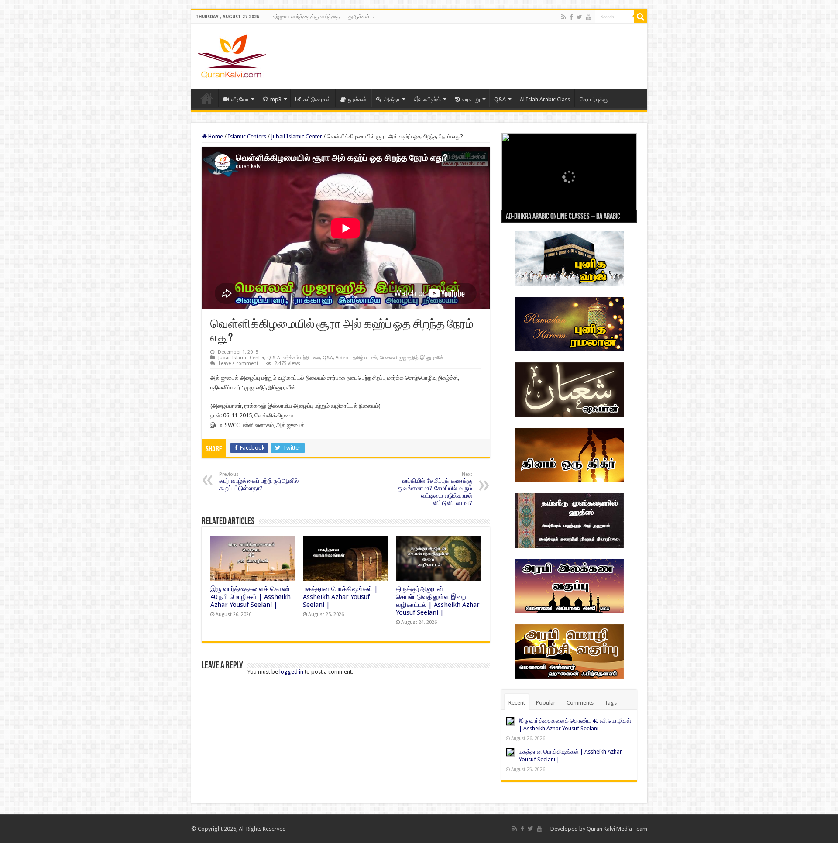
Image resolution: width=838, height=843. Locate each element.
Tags (610, 702)
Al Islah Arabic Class (545, 99)
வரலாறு (471, 99)
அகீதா (392, 99)
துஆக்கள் (359, 17)
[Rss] (563, 17)
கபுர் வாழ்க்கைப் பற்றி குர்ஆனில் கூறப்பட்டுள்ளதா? (259, 481)
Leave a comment (238, 363)
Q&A (500, 99)
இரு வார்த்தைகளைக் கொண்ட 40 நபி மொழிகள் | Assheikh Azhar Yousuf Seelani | (252, 597)
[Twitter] (579, 17)
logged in (291, 671)
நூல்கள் (357, 99)
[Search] (640, 16)
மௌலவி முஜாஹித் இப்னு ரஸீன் (411, 358)
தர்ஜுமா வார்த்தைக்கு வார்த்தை (306, 17)
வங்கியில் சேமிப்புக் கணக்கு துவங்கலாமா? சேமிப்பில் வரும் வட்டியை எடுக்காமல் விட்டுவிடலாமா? (435, 488)
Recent (516, 702)
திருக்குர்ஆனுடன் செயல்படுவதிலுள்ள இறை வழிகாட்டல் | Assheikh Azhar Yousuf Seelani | (438, 600)
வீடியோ (240, 99)
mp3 (276, 99)
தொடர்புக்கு (594, 99)
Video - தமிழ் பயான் (356, 358)
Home (207, 98)
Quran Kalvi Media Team (617, 829)
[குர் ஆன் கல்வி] (232, 54)
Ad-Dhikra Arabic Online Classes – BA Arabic (563, 217)
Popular (546, 702)
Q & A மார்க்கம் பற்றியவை (293, 358)
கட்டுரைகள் (317, 99)
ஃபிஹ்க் (432, 99)
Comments (580, 702)
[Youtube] (588, 17)
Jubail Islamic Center (296, 136)
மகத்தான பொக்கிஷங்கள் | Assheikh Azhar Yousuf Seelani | (340, 597)
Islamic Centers (247, 136)
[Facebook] (571, 17)
